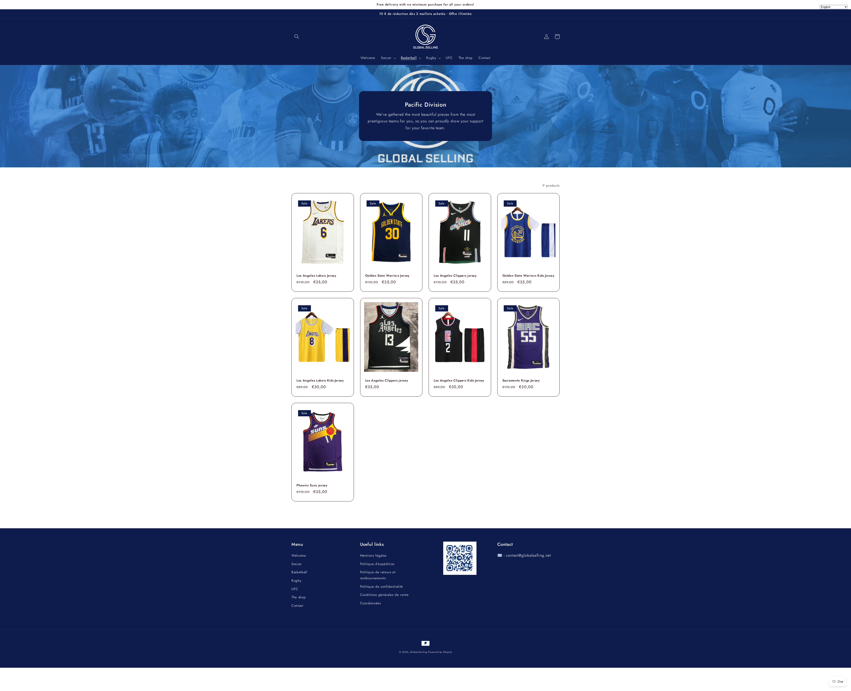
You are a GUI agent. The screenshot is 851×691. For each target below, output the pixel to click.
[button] (296, 36)
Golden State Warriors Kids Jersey (528, 276)
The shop (298, 597)
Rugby (296, 580)
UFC (294, 589)
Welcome (298, 555)
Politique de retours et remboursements (378, 575)
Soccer (296, 564)
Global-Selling (418, 652)
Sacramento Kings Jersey (521, 380)
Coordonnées (370, 603)
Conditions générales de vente (384, 594)
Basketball (299, 572)
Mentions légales (373, 555)
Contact (297, 605)
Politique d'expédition (377, 564)
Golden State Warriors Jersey (387, 276)
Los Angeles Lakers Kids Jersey (320, 380)
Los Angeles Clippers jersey (455, 276)
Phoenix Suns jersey (312, 485)
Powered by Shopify (440, 652)
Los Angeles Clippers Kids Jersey (459, 380)
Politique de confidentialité (381, 586)
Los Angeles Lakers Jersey (316, 276)
